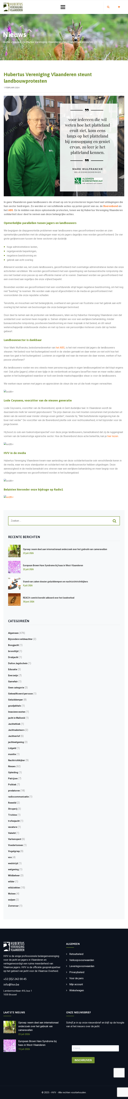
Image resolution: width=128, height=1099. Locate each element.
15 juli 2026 (24, 1049)
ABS (10, 210)
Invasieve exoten (16, 712)
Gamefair (13, 681)
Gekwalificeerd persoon (20, 693)
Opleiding (13, 772)
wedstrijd (13, 863)
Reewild (12, 803)
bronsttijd (13, 651)
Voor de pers (76, 978)
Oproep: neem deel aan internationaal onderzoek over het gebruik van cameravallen (65, 549)
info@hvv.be (11, 984)
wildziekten (14, 887)
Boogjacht (13, 645)
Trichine (12, 815)
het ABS (60, 347)
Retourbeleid (76, 954)
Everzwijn (13, 675)
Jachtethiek (14, 724)
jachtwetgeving (16, 742)
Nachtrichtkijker (16, 760)
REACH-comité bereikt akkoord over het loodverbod (48, 598)
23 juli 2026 (24, 1034)
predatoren (14, 790)
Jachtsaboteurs (16, 730)
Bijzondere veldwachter (20, 639)
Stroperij (12, 809)
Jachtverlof (14, 736)
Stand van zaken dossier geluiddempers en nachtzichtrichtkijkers (55, 581)
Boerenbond (110, 206)
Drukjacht (13, 657)
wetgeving (13, 869)
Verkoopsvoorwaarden (81, 960)
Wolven (12, 893)
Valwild (12, 833)
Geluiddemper (15, 699)
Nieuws (16, 42)
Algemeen (13, 633)
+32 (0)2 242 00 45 (15, 979)
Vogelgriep (14, 851)
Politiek (12, 784)
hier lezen (112, 436)
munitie (12, 754)
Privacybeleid (76, 972)
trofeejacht (14, 821)
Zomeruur (13, 906)
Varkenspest (14, 839)
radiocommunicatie (18, 796)
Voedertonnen (15, 845)
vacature (12, 827)
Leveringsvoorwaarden (81, 966)
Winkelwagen (76, 990)
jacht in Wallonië (16, 718)
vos (10, 857)
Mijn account (76, 984)
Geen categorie (16, 687)
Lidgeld (12, 748)
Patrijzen (13, 778)
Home (6, 42)
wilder (11, 881)
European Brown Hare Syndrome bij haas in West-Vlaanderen (53, 565)
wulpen (11, 900)
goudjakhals (14, 706)
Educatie (12, 669)
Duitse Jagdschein (17, 663)
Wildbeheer (14, 875)
